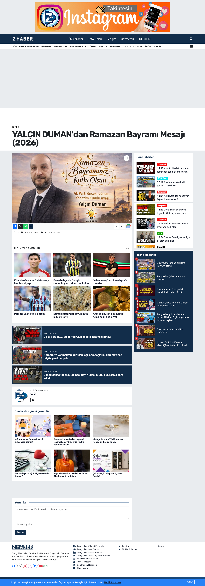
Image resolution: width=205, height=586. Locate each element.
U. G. (18, 232)
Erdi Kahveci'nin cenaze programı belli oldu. (172, 225)
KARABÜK (115, 46)
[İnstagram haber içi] (102, 17)
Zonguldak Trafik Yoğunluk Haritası (93, 555)
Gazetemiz (127, 39)
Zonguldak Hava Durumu (88, 549)
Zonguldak (162, 164)
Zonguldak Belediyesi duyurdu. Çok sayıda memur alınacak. (171, 211)
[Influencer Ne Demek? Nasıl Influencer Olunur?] (33, 426)
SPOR (148, 46)
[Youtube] (40, 566)
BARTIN (103, 46)
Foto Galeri (95, 39)
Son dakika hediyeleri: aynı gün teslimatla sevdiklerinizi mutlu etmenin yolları (69, 442)
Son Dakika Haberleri (87, 565)
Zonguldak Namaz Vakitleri (89, 552)
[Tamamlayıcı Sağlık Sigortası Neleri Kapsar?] (33, 460)
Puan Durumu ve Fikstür (88, 558)
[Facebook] (14, 566)
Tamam (190, 582)
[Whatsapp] (45, 566)
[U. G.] (21, 395)
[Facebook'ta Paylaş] (15, 226)
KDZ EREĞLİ (76, 46)
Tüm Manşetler (84, 561)
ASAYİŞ (127, 46)
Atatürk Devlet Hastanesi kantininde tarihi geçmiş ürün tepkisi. (173, 170)
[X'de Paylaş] (20, 226)
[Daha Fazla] (31, 226)
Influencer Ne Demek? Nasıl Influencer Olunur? (29, 440)
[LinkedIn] (35, 566)
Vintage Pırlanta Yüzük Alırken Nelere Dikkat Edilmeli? (108, 440)
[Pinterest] (25, 566)
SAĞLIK (157, 46)
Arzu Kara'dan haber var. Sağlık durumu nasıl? (173, 197)
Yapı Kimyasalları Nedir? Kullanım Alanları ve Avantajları (71, 474)
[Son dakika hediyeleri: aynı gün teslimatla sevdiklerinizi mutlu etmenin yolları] (72, 426)
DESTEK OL (146, 39)
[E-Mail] (32, 400)
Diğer (15, 127)
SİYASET (137, 46)
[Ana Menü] (191, 47)
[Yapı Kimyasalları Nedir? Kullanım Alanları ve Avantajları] (72, 460)
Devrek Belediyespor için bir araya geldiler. (173, 239)
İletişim (111, 39)
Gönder (20, 532)
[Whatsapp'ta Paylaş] (25, 226)
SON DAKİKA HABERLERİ (25, 46)
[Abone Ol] (128, 226)
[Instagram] (30, 566)
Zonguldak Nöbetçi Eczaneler (90, 546)
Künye (161, 546)
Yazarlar (78, 39)
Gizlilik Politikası (129, 549)
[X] (19, 566)
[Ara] (191, 38)
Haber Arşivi (83, 568)
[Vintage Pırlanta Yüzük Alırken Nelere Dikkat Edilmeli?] (111, 426)
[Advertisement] (102, 86)
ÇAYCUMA (90, 46)
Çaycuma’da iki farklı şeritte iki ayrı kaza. (171, 184)
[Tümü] (189, 157)
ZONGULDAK (60, 46)
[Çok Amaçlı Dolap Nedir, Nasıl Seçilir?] (111, 460)
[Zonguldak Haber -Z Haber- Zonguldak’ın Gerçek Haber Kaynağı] (22, 39)
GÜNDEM (46, 46)
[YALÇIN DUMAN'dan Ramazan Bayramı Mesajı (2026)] (72, 188)
